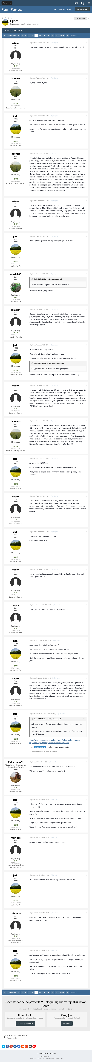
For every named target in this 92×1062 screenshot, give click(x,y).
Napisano (39, 42)
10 (40, 35)
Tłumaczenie (41, 1053)
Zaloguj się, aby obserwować (14, 18)
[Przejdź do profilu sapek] (15, 55)
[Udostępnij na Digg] (15, 1046)
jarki (25, 24)
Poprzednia (12, 35)
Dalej (62, 35)
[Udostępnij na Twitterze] (3, 1046)
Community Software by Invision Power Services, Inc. (46, 1058)
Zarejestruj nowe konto (25, 1023)
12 (48, 35)
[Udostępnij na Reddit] (22, 1046)
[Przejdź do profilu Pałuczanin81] (15, 777)
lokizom (15, 309)
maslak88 (15, 274)
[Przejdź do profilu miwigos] (15, 850)
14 (56, 35)
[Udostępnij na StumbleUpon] (26, 1046)
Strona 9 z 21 (75, 35)
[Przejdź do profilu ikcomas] (15, 91)
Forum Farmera (12, 9)
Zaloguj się (66, 1023)
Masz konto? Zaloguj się (63, 9)
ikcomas (15, 78)
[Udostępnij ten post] (86, 42)
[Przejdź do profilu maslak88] (15, 287)
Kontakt (53, 1053)
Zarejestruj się (82, 9)
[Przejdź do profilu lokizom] (15, 322)
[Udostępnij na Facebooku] (7, 1046)
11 (44, 35)
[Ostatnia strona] (67, 35)
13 (52, 35)
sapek (15, 42)
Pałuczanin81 (15, 762)
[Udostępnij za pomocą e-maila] (30, 1046)
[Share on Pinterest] (34, 1046)
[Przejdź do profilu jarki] (5, 22)
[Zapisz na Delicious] (18, 1046)
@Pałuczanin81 (40, 747)
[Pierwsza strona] (4, 35)
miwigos (16, 837)
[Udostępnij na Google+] (11, 1046)
